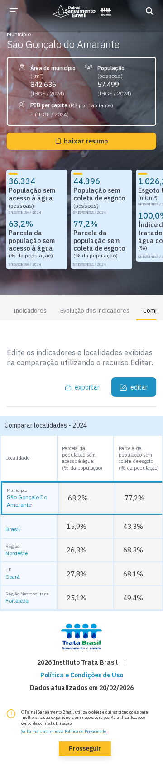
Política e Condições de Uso (81, 675)
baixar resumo (86, 141)
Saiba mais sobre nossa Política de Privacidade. (64, 731)
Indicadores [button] (30, 310)
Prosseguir (85, 748)
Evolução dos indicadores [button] (94, 310)
